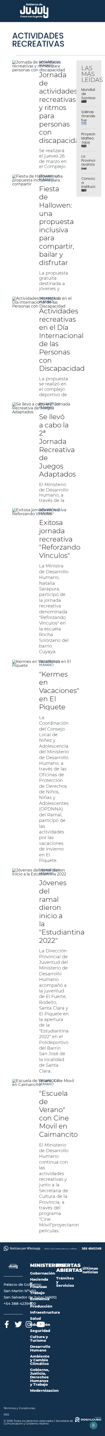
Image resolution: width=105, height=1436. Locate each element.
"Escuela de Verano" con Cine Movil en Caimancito (58, 1113)
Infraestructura (45, 1312)
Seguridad (40, 1330)
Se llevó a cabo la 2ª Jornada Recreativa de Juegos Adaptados (57, 445)
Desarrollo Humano (49, 64)
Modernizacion (44, 1390)
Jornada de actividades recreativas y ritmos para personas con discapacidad (61, 108)
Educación (40, 1324)
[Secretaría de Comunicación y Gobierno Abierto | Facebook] (7, 1323)
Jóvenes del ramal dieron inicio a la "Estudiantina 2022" (61, 911)
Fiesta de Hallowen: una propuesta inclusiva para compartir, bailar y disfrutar (56, 226)
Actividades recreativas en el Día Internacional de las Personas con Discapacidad (62, 339)
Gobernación (42, 1273)
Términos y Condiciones (19, 1408)
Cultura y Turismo (39, 1338)
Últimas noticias (90, 1270)
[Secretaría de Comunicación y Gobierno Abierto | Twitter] (18, 1323)
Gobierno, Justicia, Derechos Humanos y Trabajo (39, 1377)
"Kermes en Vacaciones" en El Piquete (59, 690)
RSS (6, 1414)
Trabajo (37, 1292)
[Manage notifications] (93, 1425)
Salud (35, 1318)
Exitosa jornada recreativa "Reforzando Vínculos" (59, 538)
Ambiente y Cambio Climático (40, 1360)
